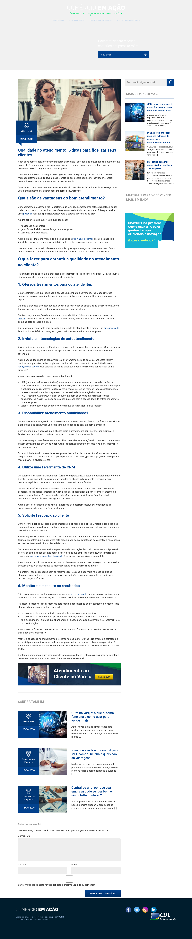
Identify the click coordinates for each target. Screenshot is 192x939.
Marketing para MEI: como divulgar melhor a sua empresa (159, 165)
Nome (22, 864)
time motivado (111, 328)
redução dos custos (28, 366)
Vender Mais (58, 20)
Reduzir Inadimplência (101, 20)
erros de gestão (79, 594)
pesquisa (27, 213)
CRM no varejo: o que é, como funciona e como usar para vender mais (92, 716)
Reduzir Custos (76, 20)
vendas (21, 318)
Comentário (24, 836)
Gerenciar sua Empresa (128, 20)
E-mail (75, 864)
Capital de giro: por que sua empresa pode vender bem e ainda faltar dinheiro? (91, 791)
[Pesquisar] (170, 82)
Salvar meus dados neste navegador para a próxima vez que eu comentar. (56, 885)
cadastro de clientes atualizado (46, 556)
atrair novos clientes (82, 239)
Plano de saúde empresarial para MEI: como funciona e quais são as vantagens (94, 754)
